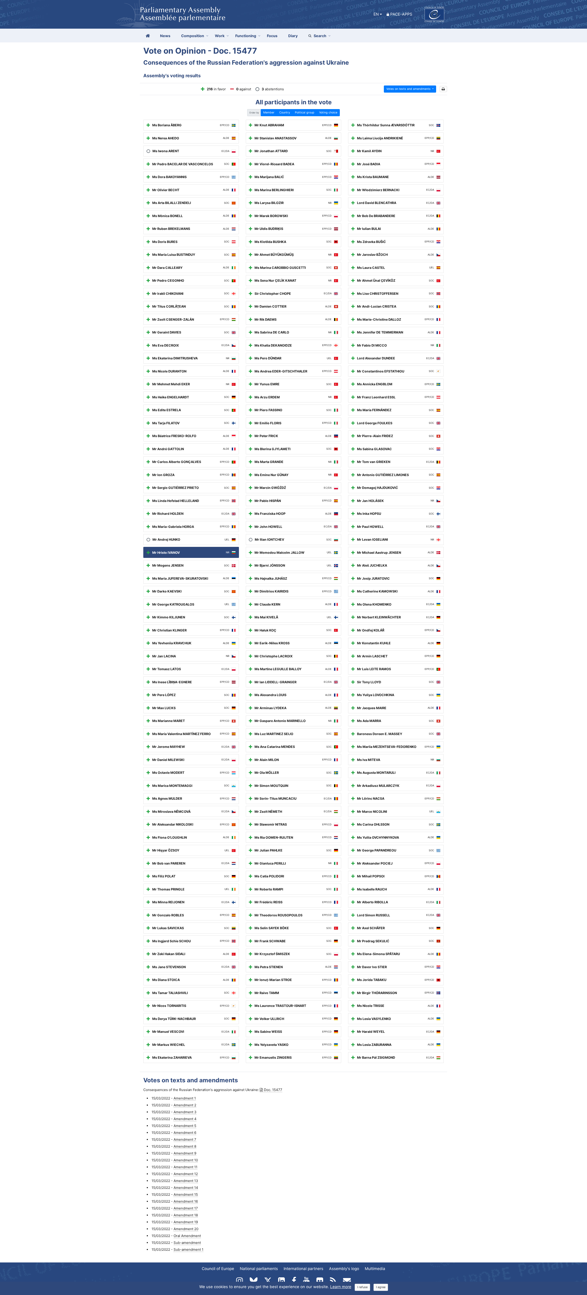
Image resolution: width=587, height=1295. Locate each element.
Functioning (245, 35)
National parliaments (259, 1268)
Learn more (340, 1286)
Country (284, 112)
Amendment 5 (185, 1126)
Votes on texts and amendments (409, 89)
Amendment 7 (185, 1139)
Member (268, 112)
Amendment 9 (185, 1153)
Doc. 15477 (273, 1090)
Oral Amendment (187, 1236)
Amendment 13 (186, 1181)
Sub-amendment (187, 1242)
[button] (443, 89)
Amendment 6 (185, 1132)
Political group (304, 112)
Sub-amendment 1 (188, 1249)
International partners (303, 1268)
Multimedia (375, 1268)
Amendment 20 (186, 1229)
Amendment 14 (186, 1187)
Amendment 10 (186, 1160)
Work (219, 35)
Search (320, 35)
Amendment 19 (186, 1222)
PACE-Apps (401, 14)
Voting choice (328, 112)
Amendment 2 (185, 1105)
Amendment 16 (186, 1201)
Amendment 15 (186, 1194)
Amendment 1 (185, 1098)
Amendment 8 (185, 1146)
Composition (192, 35)
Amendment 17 (186, 1208)
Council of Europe (218, 1268)
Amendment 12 (186, 1174)
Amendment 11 (185, 1167)
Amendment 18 (186, 1215)
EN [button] (376, 14)
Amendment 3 (185, 1112)
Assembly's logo (344, 1268)
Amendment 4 (185, 1119)
